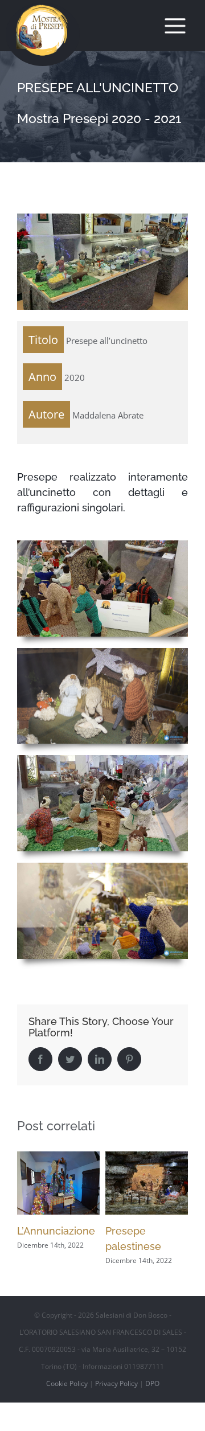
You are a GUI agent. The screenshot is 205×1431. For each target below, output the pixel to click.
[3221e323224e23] (102, 866)
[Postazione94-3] (102, 544)
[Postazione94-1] (102, 759)
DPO (152, 1383)
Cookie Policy (67, 1383)
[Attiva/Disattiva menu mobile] (175, 26)
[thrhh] (102, 652)
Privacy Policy (116, 1383)
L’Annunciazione (56, 1231)
